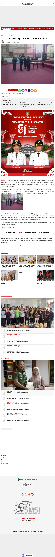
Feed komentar (4, 461)
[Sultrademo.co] (27, 3)
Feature (15, 391)
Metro (18, 407)
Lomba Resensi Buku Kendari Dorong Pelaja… (18, 330)
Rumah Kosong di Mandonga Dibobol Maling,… (18, 352)
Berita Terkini (10, 329)
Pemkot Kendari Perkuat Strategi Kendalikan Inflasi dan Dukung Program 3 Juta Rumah (27, 104)
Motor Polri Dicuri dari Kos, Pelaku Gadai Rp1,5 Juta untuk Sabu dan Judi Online (45, 282)
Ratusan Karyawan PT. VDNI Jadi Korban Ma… (18, 398)
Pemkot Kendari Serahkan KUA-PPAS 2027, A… (18, 347)
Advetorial (9, 396)
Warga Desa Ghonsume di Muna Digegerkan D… (19, 409)
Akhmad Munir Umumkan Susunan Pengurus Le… (19, 403)
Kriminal (16, 351)
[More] (35, 90)
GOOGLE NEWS (20, 232)
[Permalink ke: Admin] (2, 41)
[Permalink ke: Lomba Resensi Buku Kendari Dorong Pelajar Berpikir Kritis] (27, 313)
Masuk (2, 457)
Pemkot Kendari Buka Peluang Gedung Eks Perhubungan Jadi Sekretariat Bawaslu (9, 104)
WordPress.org (4, 463)
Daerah (15, 407)
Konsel (14, 245)
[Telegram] (32, 90)
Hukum (8, 351)
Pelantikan (19, 245)
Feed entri (3, 459)
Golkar (9, 245)
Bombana (4, 245)
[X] (29, 90)
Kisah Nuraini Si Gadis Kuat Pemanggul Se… (18, 392)
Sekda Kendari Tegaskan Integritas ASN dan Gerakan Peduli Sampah (9, 282)
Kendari (3, 180)
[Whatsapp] (19, 90)
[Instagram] (25, 90)
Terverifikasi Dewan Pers (27, 518)
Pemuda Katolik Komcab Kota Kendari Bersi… (18, 336)
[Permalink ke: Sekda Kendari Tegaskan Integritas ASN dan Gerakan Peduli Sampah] (9, 275)
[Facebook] (22, 90)
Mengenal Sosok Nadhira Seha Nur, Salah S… (18, 414)
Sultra (25, 245)
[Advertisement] (27, 16)
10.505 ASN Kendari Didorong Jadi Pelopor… (18, 341)
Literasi (15, 413)
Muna (21, 407)
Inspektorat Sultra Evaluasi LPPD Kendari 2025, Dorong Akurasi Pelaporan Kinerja (23, 28)
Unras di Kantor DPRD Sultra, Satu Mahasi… (18, 420)
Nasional (9, 402)
